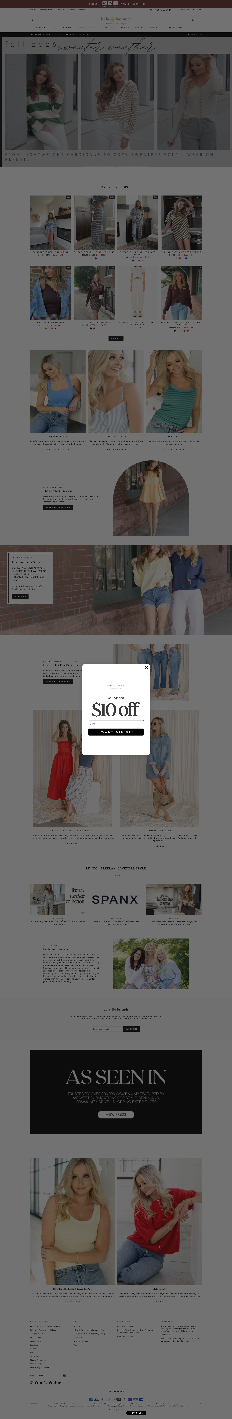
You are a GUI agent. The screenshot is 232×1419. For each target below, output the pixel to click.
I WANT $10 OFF (116, 732)
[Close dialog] (146, 667)
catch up (136, 1413)
